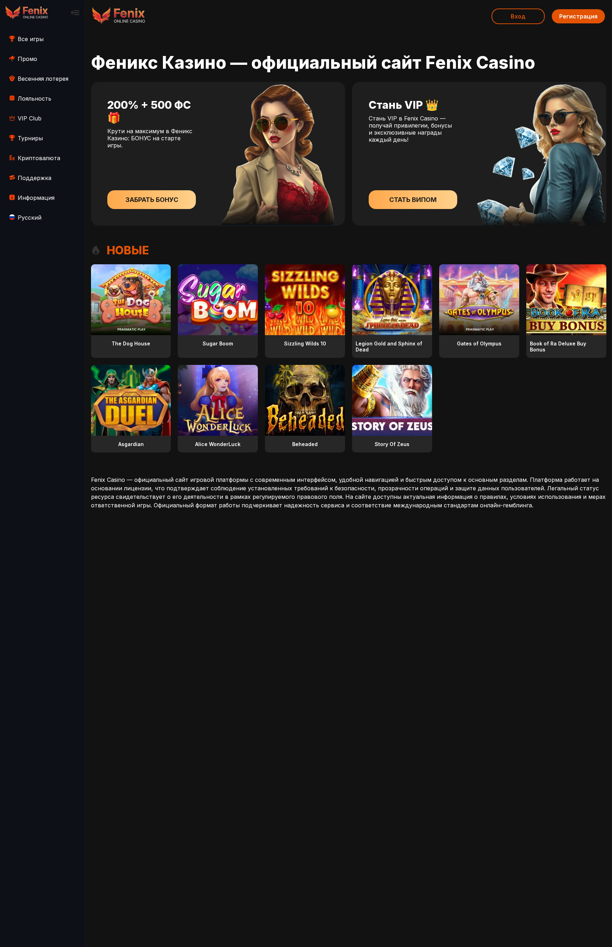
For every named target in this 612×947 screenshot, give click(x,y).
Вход (518, 16)
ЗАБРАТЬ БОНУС (151, 199)
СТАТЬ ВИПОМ (413, 199)
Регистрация (578, 16)
